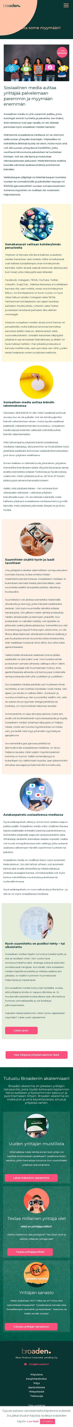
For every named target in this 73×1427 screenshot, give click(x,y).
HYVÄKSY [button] (47, 1421)
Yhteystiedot (36, 1391)
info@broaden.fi (38, 1364)
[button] (31, 1178)
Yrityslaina (36, 1374)
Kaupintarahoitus (36, 1378)
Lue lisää (33, 1421)
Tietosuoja (36, 1396)
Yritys (36, 1383)
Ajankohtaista (36, 1387)
